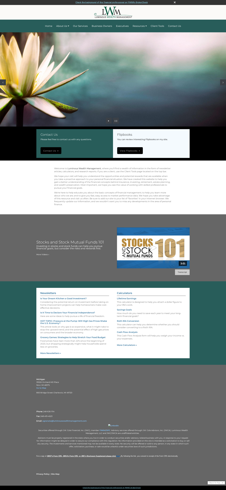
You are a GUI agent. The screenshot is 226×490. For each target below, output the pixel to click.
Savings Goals (124, 310)
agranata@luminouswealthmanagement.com (65, 421)
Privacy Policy (42, 474)
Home (48, 26)
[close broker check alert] (175, 2)
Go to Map (41, 388)
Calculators (124, 293)
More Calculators (127, 345)
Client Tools (157, 26)
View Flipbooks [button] (128, 151)
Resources (139, 26)
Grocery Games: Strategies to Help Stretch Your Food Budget (73, 337)
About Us (61, 26)
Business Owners (102, 26)
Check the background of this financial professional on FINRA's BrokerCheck (111, 2)
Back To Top (215, 483)
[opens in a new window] (113, 425)
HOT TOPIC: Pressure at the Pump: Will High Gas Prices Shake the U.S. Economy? (73, 322)
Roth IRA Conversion (128, 321)
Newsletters (48, 293)
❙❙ (116, 120)
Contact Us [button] (49, 151)
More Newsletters (50, 353)
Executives (122, 26)
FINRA (102, 430)
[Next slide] (223, 82)
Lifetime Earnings (126, 298)
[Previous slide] (3, 82)
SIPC (108, 430)
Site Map (55, 474)
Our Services (80, 26)
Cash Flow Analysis (127, 332)
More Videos (42, 254)
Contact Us (174, 26)
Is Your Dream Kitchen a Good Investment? (63, 298)
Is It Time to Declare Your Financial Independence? (67, 312)
